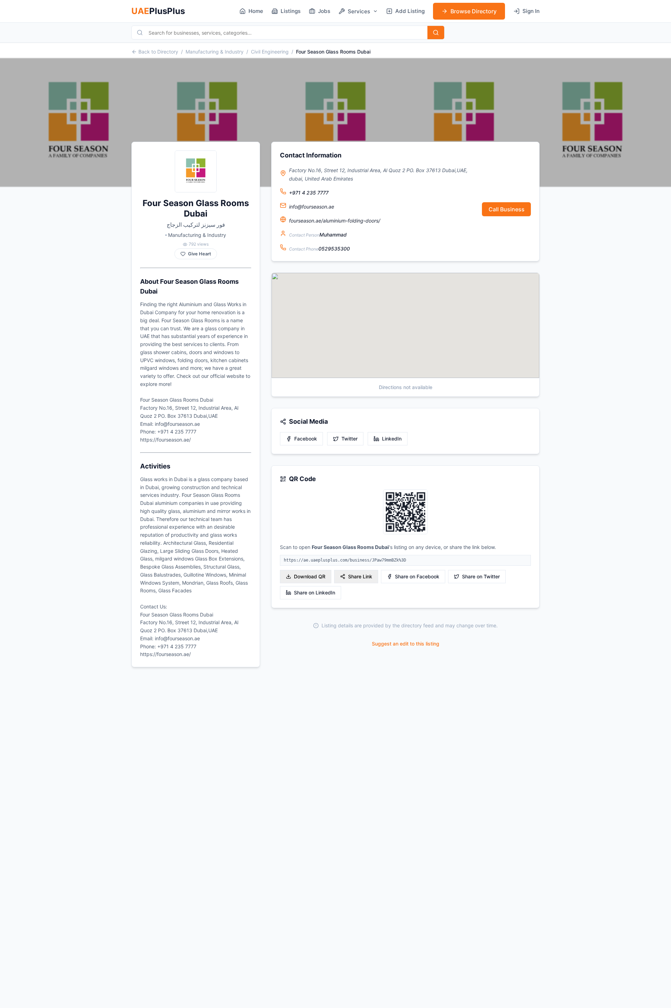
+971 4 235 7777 (309, 193)
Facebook (305, 439)
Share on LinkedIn (314, 592)
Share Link (360, 576)
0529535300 (334, 249)
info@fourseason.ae (311, 207)
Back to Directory (158, 52)
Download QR (309, 576)
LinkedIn (392, 439)
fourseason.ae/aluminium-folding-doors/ (334, 221)
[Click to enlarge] (405, 512)
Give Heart (199, 253)
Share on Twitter (481, 576)
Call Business (507, 209)
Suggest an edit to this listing (405, 644)
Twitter (349, 439)
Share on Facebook (417, 576)
